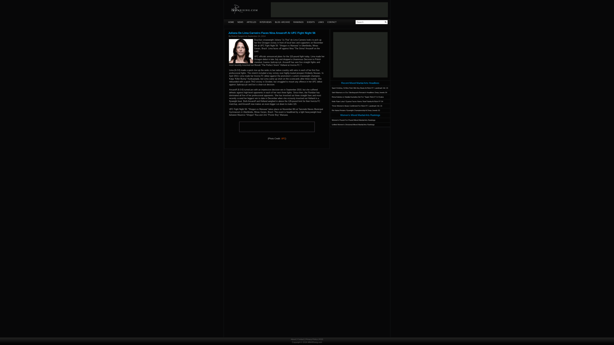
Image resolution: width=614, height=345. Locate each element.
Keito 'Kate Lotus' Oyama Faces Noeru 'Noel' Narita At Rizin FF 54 (357, 101)
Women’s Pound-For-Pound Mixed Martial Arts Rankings (353, 120)
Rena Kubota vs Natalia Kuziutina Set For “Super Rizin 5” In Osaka (358, 97)
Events (311, 22)
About (293, 339)
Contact (331, 22)
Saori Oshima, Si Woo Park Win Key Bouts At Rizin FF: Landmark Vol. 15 (360, 88)
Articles (251, 22)
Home (231, 22)
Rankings (298, 22)
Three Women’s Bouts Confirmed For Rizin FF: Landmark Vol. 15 (357, 106)
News (240, 22)
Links (321, 22)
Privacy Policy (312, 339)
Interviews (266, 22)
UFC (283, 138)
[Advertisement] (329, 10)
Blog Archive (282, 22)
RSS (321, 339)
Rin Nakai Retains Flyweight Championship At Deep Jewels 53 (356, 110)
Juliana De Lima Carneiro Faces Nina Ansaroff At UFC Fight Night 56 (271, 32)
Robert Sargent (238, 36)
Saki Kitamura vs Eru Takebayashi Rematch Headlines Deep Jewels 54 (359, 92)
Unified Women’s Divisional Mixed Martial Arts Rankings (353, 125)
